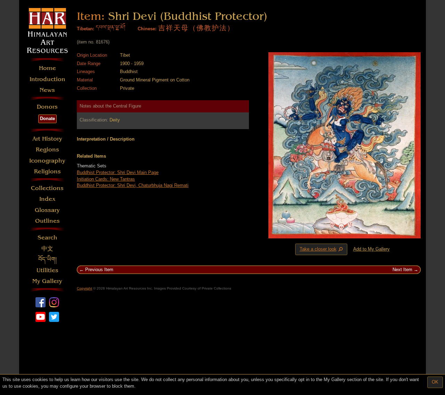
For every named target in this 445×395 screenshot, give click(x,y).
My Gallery (47, 281)
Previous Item (99, 269)
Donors (47, 106)
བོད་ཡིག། (47, 259)
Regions (47, 149)
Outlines (47, 221)
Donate (47, 118)
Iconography (47, 160)
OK (435, 382)
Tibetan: (85, 28)
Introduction (47, 79)
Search (47, 237)
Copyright (84, 288)
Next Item (402, 269)
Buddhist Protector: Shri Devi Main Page (118, 172)
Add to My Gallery (371, 249)
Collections (47, 188)
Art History (47, 138)
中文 (47, 248)
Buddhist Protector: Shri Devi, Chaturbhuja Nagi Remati (132, 185)
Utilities (47, 270)
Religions (47, 171)
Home (47, 68)
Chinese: (147, 28)
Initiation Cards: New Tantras (106, 179)
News (47, 90)
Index (47, 199)
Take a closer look (322, 249)
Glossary (47, 210)
